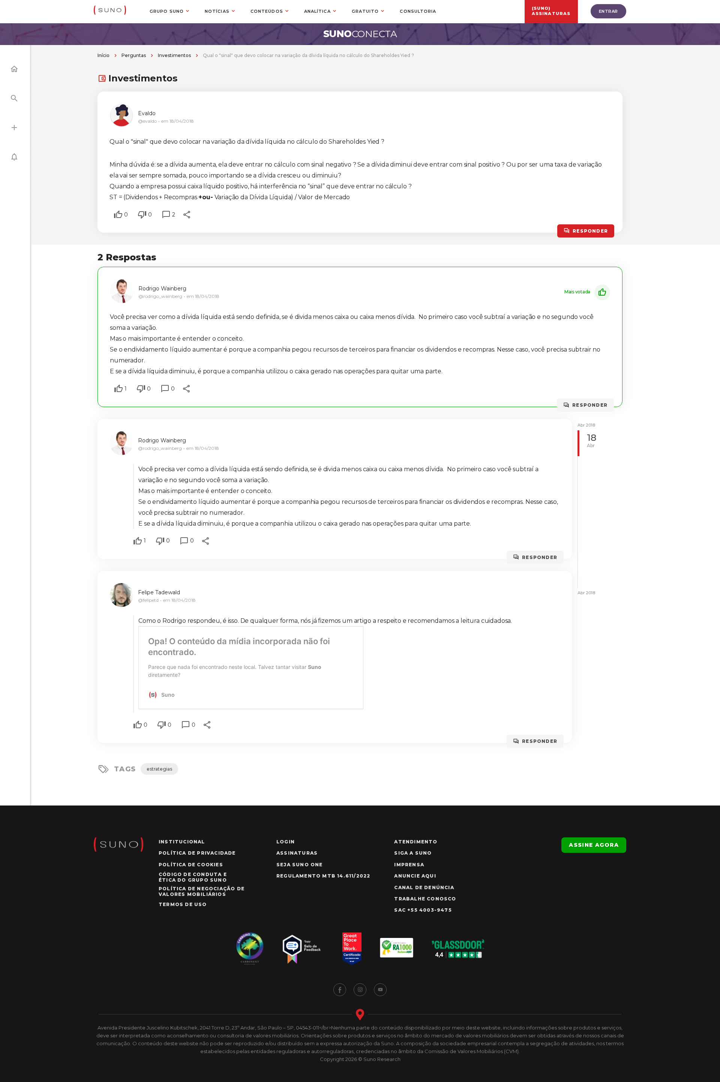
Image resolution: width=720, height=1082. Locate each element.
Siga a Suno (413, 853)
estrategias (159, 769)
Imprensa (409, 864)
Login (285, 842)
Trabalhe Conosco (425, 899)
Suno (360, 33)
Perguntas (134, 55)
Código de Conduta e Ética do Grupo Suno (193, 877)
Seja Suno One (299, 864)
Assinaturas (297, 853)
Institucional (182, 842)
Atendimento (415, 842)
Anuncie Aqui (415, 876)
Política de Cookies (191, 864)
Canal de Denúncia (424, 887)
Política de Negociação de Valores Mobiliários (201, 891)
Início (104, 55)
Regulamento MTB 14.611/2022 (323, 876)
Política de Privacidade (197, 853)
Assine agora (594, 845)
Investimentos (174, 55)
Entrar (608, 11)
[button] (118, 214)
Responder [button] (590, 231)
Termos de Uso (183, 904)
